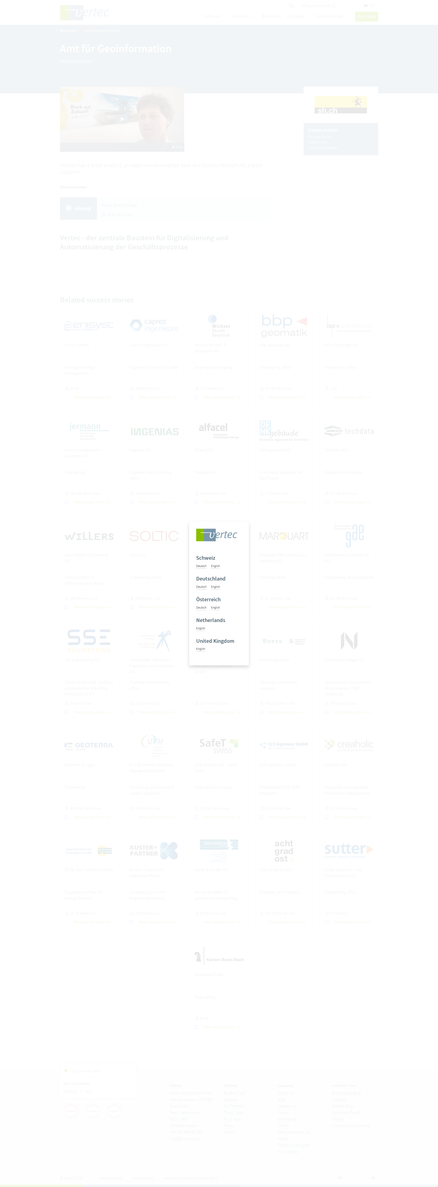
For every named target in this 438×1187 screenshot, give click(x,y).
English (215, 566)
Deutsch (201, 566)
